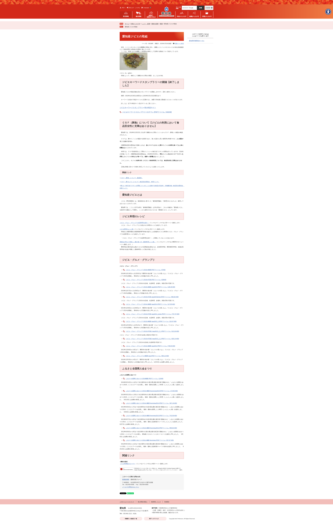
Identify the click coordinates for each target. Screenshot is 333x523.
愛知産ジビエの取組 (131, 26)
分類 (207, 16)
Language (146, 7)
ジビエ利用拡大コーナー (127, 463)
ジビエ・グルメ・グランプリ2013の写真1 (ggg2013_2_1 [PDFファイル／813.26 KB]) (152, 331)
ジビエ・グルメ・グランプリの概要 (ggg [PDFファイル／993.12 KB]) (147, 356)
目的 (182, 16)
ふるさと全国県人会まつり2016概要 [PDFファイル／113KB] (144, 378)
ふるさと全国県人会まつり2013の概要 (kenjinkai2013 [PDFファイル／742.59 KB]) (151, 415)
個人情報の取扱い (143, 501)
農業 (161, 24)
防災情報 (126, 16)
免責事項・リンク (156, 501)
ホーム (127, 24)
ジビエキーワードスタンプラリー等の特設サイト (138, 108)
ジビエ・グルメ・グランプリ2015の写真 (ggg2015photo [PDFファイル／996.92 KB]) (152, 297)
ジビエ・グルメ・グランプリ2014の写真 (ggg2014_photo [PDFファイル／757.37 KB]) (152, 314)
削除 (138, 26)
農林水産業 (154, 24)
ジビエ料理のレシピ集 (127, 229)
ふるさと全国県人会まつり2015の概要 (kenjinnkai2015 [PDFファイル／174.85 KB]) (152, 391)
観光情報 (138, 16)
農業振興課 (125, 479)
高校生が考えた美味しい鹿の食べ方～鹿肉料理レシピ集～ (138, 242)
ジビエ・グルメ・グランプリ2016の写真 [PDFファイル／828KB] (146, 279)
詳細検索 (208, 8)
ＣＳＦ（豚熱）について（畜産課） (132, 178)
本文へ (123, 7)
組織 (194, 16)
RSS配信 (166, 501)
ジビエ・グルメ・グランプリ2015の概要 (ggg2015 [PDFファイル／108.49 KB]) (150, 287)
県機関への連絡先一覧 (131, 518)
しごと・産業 (146, 24)
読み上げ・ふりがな (134, 7)
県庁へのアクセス (154, 518)
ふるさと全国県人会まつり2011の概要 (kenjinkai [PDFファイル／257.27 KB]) (150, 440)
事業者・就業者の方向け (151, 16)
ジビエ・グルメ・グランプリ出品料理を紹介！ (134, 222)
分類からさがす (135, 24)
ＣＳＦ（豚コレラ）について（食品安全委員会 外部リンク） (140, 182)
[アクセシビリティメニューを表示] (328, 12)
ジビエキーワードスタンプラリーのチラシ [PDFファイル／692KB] (147, 112)
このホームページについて (127, 501)
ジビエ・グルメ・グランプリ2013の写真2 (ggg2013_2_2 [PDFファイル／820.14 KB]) (152, 338)
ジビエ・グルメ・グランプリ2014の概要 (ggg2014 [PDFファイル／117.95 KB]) (150, 304)
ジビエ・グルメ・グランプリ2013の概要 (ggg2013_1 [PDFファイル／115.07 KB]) (151, 321)
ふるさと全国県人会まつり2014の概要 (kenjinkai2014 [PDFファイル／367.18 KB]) (151, 403)
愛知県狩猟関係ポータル (196, 40)
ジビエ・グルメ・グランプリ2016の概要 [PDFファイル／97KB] (145, 270)
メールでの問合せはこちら (130, 487)
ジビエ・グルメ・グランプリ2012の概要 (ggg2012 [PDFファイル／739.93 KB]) (150, 346)
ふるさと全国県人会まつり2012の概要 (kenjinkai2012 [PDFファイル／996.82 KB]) (151, 428)
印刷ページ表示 (179, 43)
